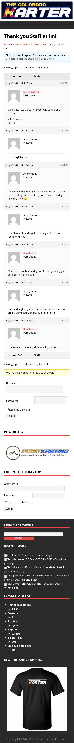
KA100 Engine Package (38, 583)
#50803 (64, 282)
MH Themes (60, 739)
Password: (12, 400)
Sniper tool (28, 555)
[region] (37, 453)
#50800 (64, 165)
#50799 (64, 130)
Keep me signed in (19, 409)
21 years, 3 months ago (19, 58)
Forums (17, 44)
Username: (12, 383)
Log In (11, 416)
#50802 (64, 244)
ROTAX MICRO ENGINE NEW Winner (46, 559)
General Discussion (34, 44)
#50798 (64, 83)
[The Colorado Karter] (37, 18)
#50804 (64, 320)
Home (7, 44)
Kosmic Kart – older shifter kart (43, 567)
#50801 (64, 206)
